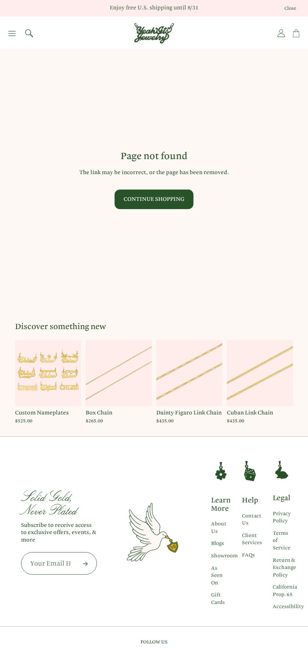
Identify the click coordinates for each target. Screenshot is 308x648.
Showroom (224, 555)
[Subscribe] (85, 563)
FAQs (248, 555)
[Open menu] (12, 33)
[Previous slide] (23, 373)
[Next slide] (73, 373)
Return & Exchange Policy (284, 567)
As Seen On (217, 575)
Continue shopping (154, 199)
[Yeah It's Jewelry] (154, 33)
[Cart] (295, 33)
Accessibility (288, 606)
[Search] (28, 33)
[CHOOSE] (69, 395)
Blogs (217, 543)
